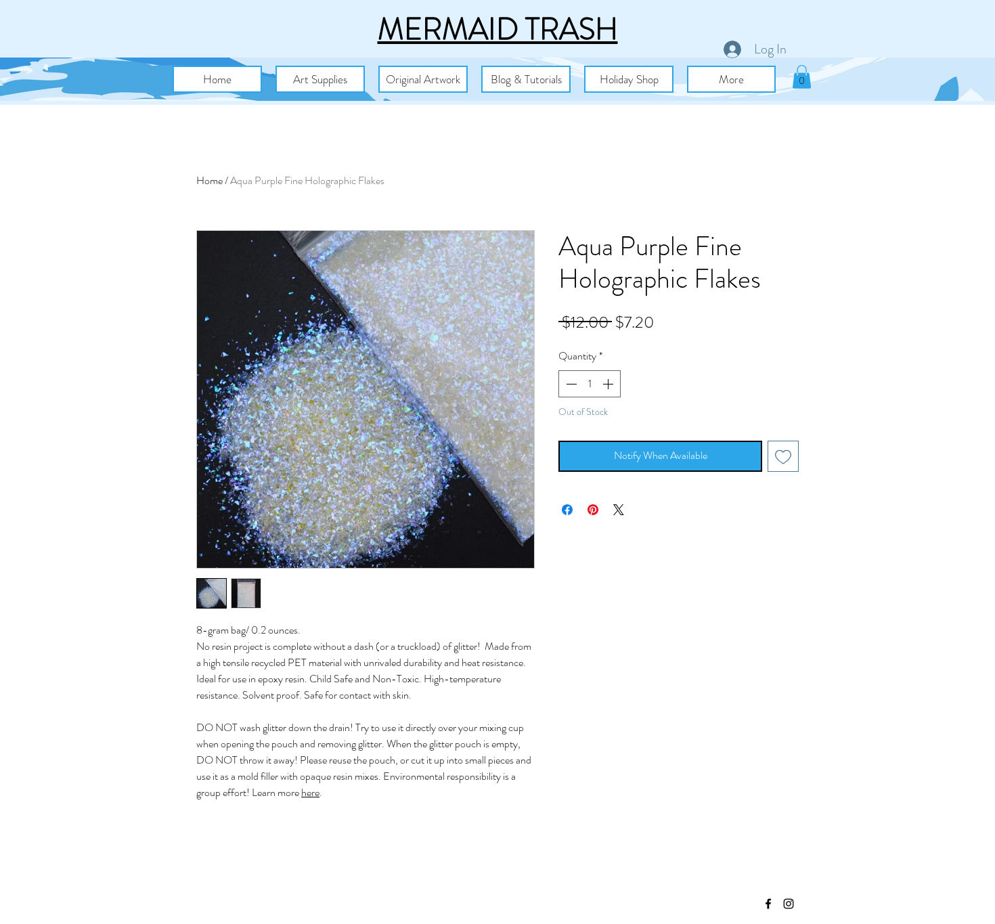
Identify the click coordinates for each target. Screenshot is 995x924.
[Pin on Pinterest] (593, 510)
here (310, 792)
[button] (320, 79)
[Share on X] (619, 510)
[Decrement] (569, 384)
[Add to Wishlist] (783, 456)
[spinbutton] (589, 384)
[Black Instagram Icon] (788, 903)
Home (209, 180)
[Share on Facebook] (567, 510)
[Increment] (609, 384)
